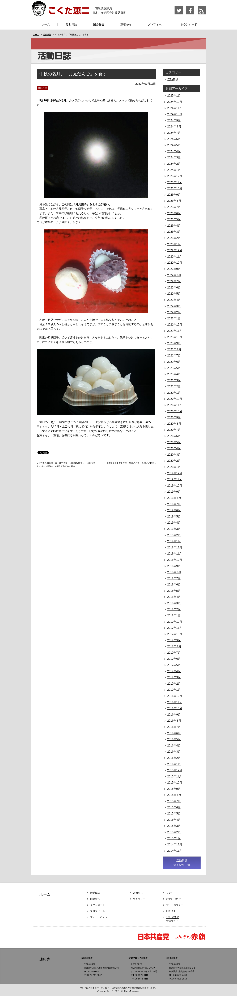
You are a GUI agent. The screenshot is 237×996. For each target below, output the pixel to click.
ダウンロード (188, 24)
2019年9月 (174, 491)
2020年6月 (174, 436)
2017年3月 (174, 677)
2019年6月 (174, 510)
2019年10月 (174, 485)
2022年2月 (174, 312)
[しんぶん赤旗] (190, 939)
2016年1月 (174, 764)
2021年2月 (174, 386)
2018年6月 (174, 584)
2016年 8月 (174, 720)
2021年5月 (174, 368)
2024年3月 (174, 157)
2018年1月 (174, 615)
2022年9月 (174, 268)
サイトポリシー (174, 904)
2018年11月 (174, 553)
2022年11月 (174, 256)
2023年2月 (174, 237)
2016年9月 (174, 714)
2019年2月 (174, 535)
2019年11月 (174, 479)
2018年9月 (174, 566)
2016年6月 (174, 733)
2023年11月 (174, 182)
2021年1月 (174, 392)
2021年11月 (174, 330)
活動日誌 (71, 24)
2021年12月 (174, 324)
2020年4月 (174, 448)
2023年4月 (174, 225)
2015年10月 (174, 782)
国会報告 (98, 24)
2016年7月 (174, 726)
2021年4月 (174, 374)
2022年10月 (174, 262)
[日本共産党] (155, 939)
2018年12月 (174, 547)
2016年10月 (174, 708)
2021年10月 (174, 337)
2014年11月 (174, 850)
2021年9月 (174, 343)
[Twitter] (178, 14)
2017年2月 (174, 683)
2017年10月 (174, 634)
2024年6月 (174, 139)
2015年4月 (174, 819)
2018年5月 (174, 590)
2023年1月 (174, 244)
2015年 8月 (174, 794)
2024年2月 (174, 163)
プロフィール (156, 24)
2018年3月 (174, 603)
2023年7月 (174, 207)
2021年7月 (174, 355)
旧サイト (171, 911)
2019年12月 (174, 473)
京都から (126, 24)
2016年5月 (174, 739)
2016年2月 (174, 757)
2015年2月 (174, 832)
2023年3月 (174, 231)
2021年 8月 (174, 349)
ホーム (45, 24)
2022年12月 (174, 250)
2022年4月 (174, 299)
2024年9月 (174, 120)
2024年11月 (174, 108)
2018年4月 (174, 596)
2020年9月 (174, 417)
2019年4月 (174, 522)
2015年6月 (174, 807)
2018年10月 (174, 559)
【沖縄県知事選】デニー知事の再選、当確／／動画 (130, 463)
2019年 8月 (174, 497)
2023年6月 (174, 213)
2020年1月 (174, 466)
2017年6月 (174, 658)
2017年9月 (174, 640)
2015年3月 (174, 825)
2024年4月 (174, 151)
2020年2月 (174, 460)
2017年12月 (174, 621)
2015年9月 (174, 788)
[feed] (202, 14)
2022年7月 (174, 281)
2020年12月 (174, 398)
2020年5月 (174, 442)
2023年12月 (174, 176)
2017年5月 (174, 665)
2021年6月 (174, 361)
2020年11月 (174, 405)
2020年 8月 (174, 423)
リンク (169, 892)
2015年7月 (174, 801)
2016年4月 (174, 745)
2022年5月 (174, 293)
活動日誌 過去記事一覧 (181, 862)
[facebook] (190, 14)
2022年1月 (174, 318)
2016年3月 (174, 751)
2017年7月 (174, 652)
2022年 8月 (174, 275)
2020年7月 (174, 429)
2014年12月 (174, 844)
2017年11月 (174, 627)
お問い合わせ (173, 898)
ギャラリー (139, 898)
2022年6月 (174, 287)
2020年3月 (174, 454)
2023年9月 (174, 194)
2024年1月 (174, 169)
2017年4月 (174, 671)
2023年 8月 (174, 200)
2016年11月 (174, 702)
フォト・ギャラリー (101, 917)
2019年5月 (174, 516)
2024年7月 (174, 132)
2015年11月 (174, 776)
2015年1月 (174, 838)
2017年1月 (174, 689)
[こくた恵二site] (60, 14)
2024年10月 (174, 114)
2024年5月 (174, 145)
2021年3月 (174, 380)
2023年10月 (174, 188)
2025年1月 (174, 95)
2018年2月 (174, 609)
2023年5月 (174, 219)
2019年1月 (174, 541)
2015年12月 (174, 770)
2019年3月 (174, 528)
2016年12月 (174, 695)
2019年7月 (174, 504)
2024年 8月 (174, 126)
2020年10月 (174, 411)
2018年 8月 (174, 572)
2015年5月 (174, 813)
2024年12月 (174, 101)
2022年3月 (174, 306)
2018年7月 (174, 578)
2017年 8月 (174, 646)
